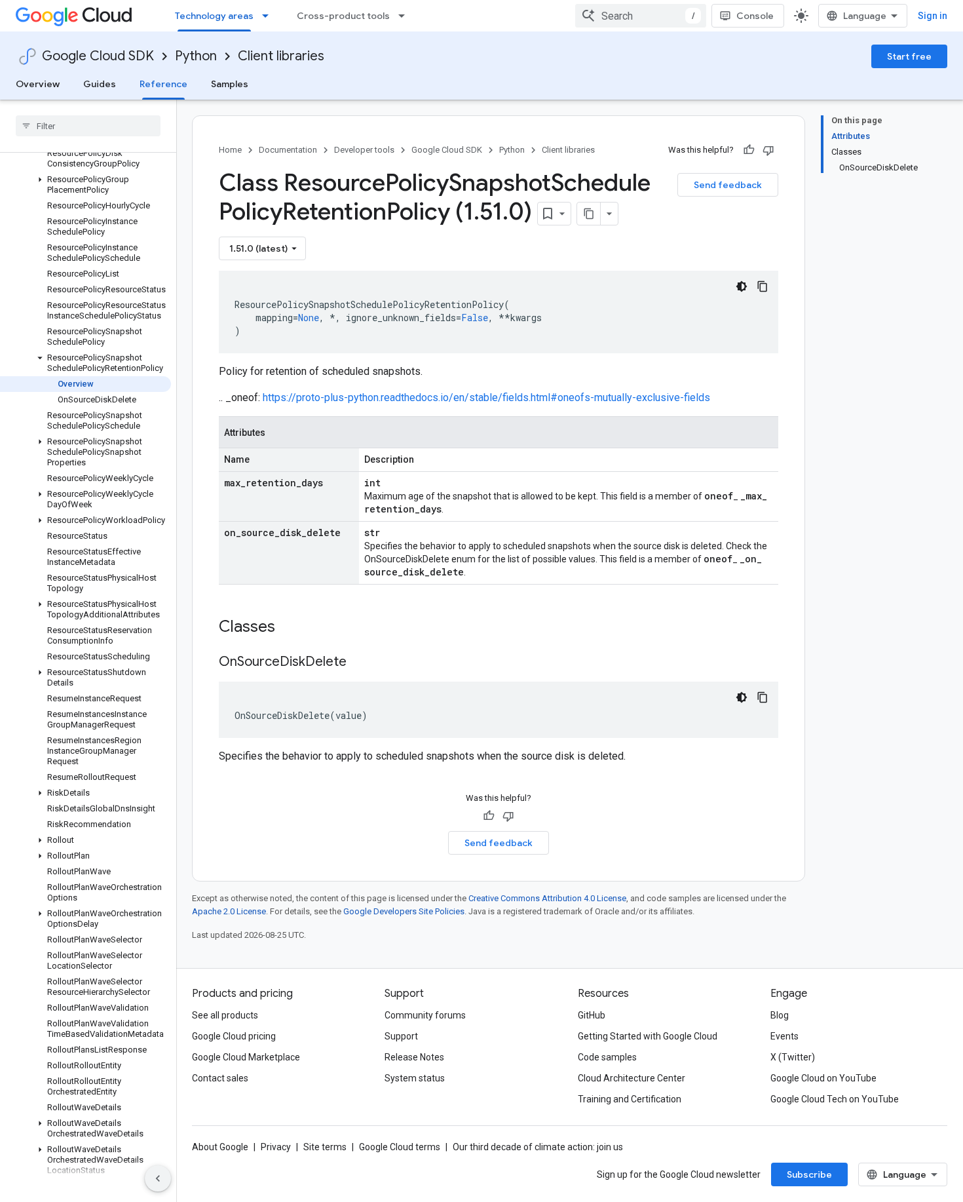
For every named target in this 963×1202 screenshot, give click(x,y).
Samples (229, 84)
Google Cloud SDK (98, 56)
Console (755, 16)
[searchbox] (88, 125)
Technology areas (214, 16)
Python (196, 56)
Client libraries (281, 56)
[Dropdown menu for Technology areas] (269, 15)
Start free (909, 56)
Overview (38, 84)
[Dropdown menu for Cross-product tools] (405, 15)
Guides (99, 84)
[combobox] (640, 16)
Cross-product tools (343, 16)
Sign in (932, 15)
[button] (85, 185)
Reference (163, 84)
